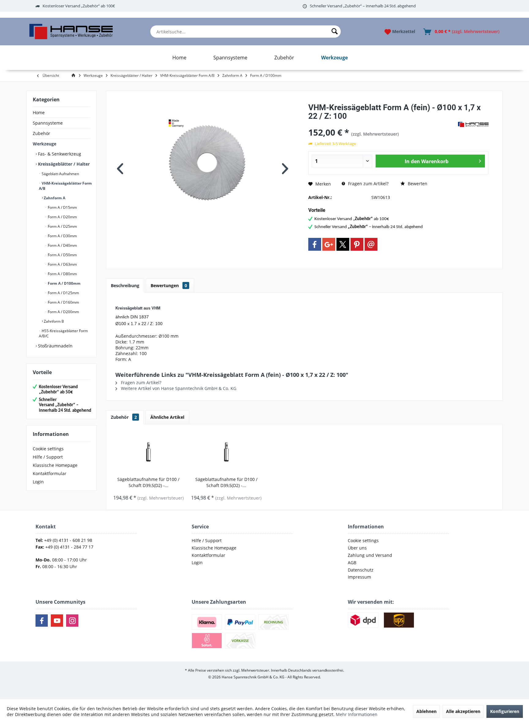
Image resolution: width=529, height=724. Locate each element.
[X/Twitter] (342, 244)
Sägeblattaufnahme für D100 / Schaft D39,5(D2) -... (148, 482)
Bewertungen (169, 285)
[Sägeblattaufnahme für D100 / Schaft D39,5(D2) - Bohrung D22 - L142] (148, 451)
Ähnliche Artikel (167, 417)
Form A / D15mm (62, 207)
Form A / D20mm (62, 216)
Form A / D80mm (62, 273)
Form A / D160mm (63, 302)
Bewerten (417, 183)
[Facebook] (314, 244)
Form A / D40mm (62, 245)
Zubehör (41, 133)
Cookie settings (48, 449)
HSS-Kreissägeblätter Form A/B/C (63, 333)
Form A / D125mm (63, 292)
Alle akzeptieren (463, 711)
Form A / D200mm (63, 311)
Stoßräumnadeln (55, 346)
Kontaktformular (49, 473)
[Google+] (328, 244)
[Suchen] (334, 31)
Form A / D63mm (62, 264)
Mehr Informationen (356, 714)
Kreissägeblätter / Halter (63, 164)
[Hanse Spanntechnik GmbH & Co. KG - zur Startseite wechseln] (70, 31)
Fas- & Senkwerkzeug (59, 154)
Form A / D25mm (62, 226)
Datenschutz (360, 570)
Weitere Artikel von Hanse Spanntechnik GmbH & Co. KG (178, 388)
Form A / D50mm (62, 254)
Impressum (359, 577)
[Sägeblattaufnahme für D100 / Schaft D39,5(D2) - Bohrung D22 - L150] (226, 451)
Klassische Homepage (55, 465)
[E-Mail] (371, 244)
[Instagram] (72, 620)
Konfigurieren (504, 711)
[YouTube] (57, 620)
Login (38, 482)
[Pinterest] (357, 244)
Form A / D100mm (64, 283)
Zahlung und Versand (370, 555)
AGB (352, 562)
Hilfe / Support (48, 457)
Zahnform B (53, 321)
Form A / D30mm (62, 235)
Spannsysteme (48, 123)
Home (39, 112)
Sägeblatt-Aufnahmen (60, 173)
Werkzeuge (44, 144)
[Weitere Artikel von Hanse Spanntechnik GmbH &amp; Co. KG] (473, 124)
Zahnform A (54, 198)
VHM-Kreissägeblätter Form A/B (65, 186)
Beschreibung (125, 285)
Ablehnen (426, 711)
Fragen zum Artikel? (367, 183)
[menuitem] (245, 31)
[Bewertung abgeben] (382, 124)
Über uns (357, 548)
